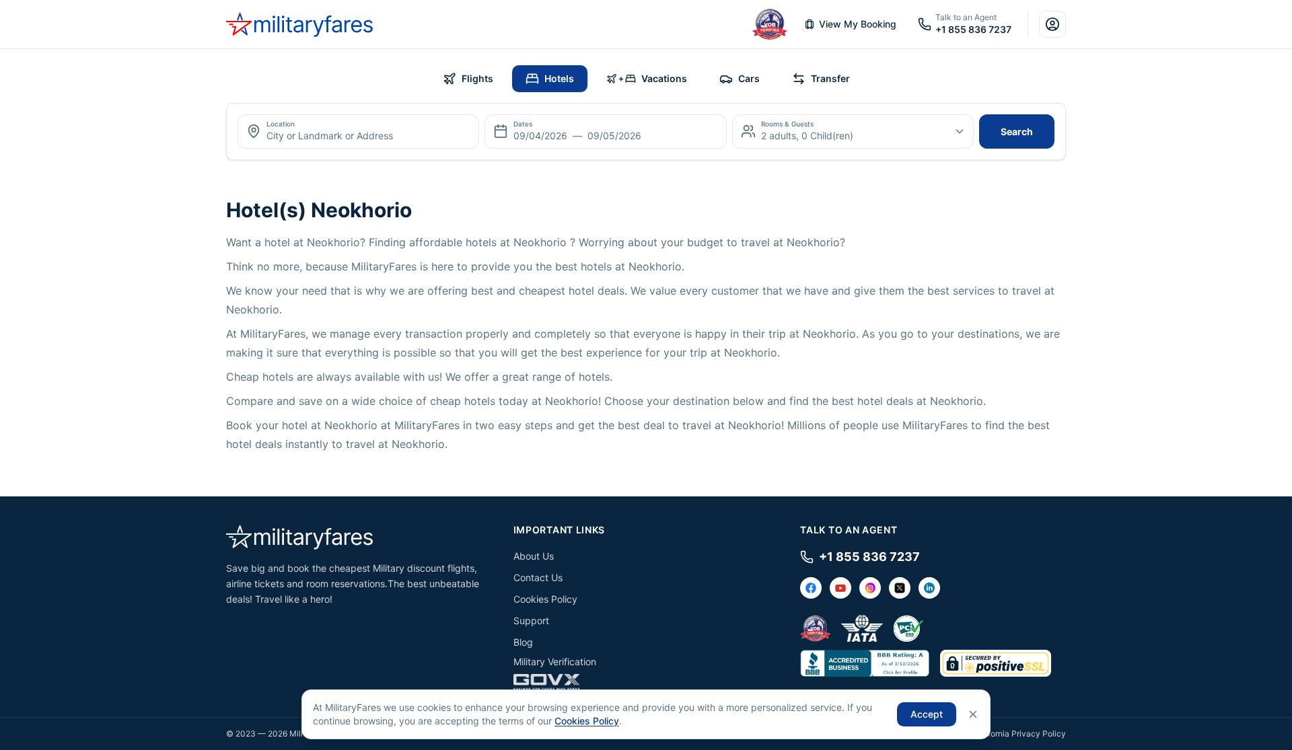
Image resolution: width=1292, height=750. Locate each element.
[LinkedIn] (929, 588)
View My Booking (857, 24)
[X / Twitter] (899, 588)
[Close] (973, 714)
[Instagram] (870, 588)
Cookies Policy (545, 599)
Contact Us (538, 577)
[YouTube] (840, 588)
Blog (523, 642)
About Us (533, 556)
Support (531, 620)
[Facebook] (811, 588)
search (1017, 131)
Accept (926, 714)
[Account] (1052, 24)
